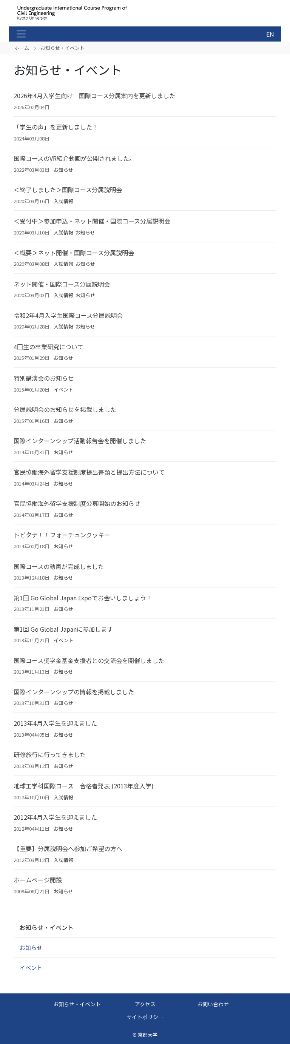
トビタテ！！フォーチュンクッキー (62, 534)
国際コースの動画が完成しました (59, 566)
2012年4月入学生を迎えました (55, 817)
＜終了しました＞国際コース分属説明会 (68, 189)
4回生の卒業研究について (48, 346)
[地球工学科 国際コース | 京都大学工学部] (74, 13)
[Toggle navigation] (21, 34)
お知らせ (63, 169)
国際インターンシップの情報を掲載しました (74, 691)
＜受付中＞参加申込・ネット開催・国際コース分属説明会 (92, 220)
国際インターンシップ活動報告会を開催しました (80, 440)
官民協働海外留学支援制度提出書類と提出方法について (89, 472)
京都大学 (147, 1034)
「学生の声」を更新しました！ (56, 126)
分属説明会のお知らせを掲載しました (65, 409)
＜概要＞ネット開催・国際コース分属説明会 (74, 252)
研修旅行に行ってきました (50, 754)
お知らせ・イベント (46, 927)
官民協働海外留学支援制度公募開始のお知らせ (77, 503)
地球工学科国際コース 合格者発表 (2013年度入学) (84, 785)
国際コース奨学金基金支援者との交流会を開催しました (89, 660)
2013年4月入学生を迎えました (55, 723)
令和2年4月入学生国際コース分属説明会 (68, 315)
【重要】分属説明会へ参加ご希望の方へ (68, 848)
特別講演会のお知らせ (44, 377)
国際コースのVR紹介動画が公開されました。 (74, 158)
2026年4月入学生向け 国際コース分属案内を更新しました (94, 95)
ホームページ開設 (38, 879)
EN (270, 34)
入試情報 (63, 201)
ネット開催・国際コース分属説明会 (62, 283)
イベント (63, 389)
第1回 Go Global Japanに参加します (63, 629)
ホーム (21, 47)
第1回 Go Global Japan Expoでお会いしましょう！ (83, 597)
